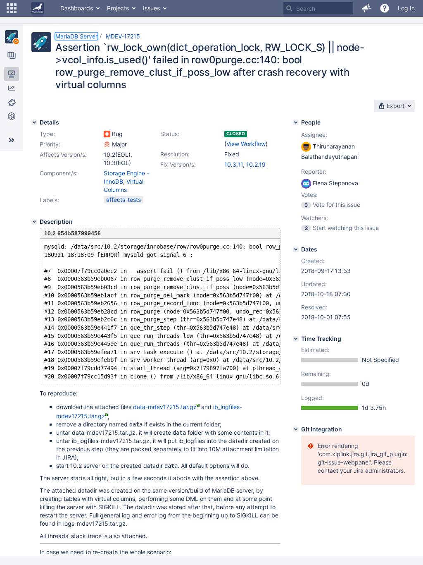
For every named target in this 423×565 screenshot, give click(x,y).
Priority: (50, 144)
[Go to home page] (37, 8)
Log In (406, 8)
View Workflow (246, 143)
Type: (47, 133)
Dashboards (76, 8)
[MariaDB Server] (11, 36)
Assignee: (314, 134)
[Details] (34, 122)
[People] (296, 122)
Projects (118, 8)
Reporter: (313, 171)
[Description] (34, 222)
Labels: (49, 199)
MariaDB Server (76, 36)
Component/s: (59, 173)
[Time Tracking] (296, 339)
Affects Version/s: (63, 154)
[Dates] (296, 249)
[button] (11, 8)
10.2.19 (256, 164)
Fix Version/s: (178, 164)
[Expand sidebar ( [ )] (11, 140)
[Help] (384, 8)
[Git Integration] (296, 429)
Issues (151, 8)
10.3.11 (233, 164)
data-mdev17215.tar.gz (165, 406)
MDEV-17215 (123, 36)
